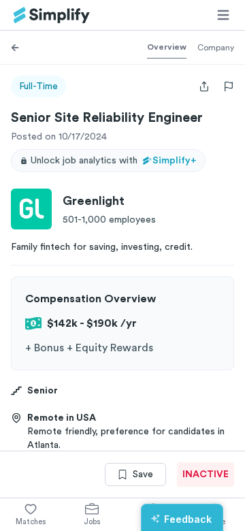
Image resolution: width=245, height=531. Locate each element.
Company (215, 48)
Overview (166, 47)
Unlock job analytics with (114, 160)
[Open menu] (223, 15)
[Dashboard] (52, 15)
